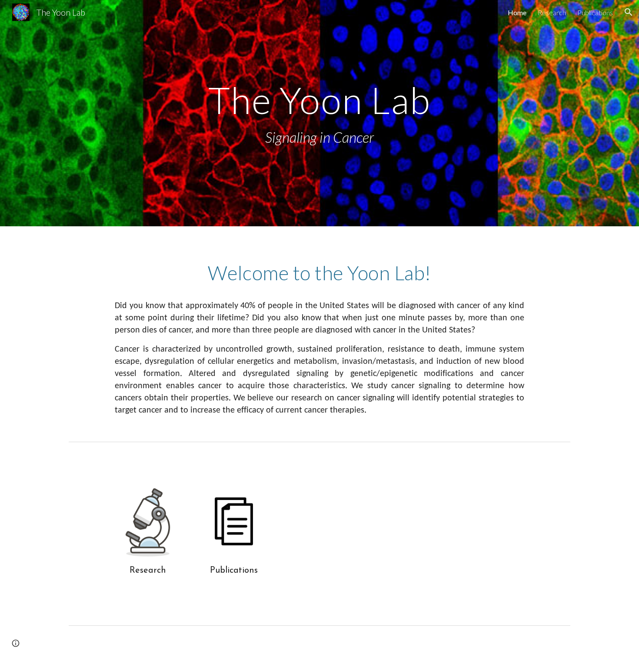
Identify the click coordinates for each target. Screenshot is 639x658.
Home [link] (517, 12)
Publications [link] (595, 12)
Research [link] (552, 12)
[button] (628, 12)
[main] (319, 113)
